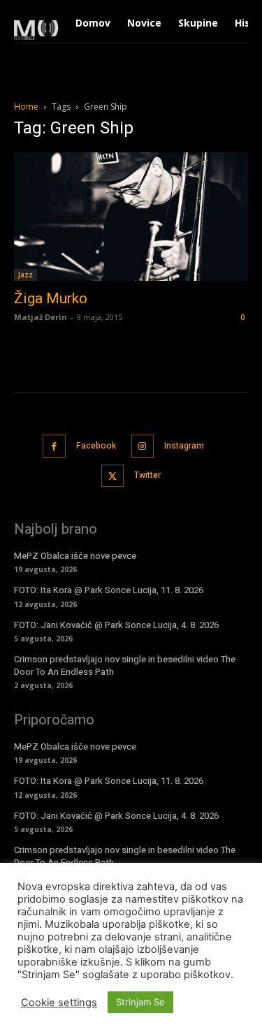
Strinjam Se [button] (140, 1001)
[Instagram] (142, 446)
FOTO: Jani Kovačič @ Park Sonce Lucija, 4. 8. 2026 (116, 625)
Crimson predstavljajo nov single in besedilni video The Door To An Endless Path (124, 665)
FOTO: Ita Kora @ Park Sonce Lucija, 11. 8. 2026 (108, 590)
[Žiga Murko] (131, 216)
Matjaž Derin (40, 317)
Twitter (147, 475)
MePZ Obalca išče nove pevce (75, 555)
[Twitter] (112, 476)
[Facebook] (54, 446)
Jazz (25, 274)
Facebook (96, 445)
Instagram (184, 445)
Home (26, 106)
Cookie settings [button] (59, 1002)
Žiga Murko (50, 298)
